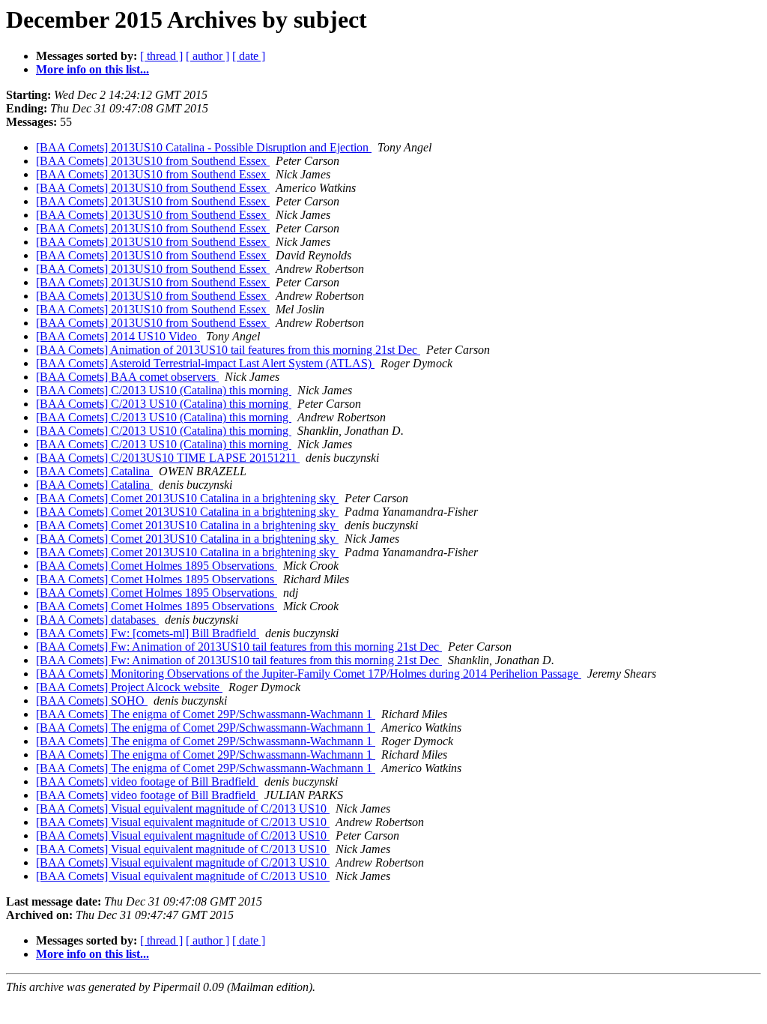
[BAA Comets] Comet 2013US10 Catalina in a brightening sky (187, 498)
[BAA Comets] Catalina (94, 471)
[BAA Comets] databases (97, 619)
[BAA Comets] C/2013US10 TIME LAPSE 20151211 (168, 457)
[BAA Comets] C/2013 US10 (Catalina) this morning (163, 390)
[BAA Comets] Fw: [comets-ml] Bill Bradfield (147, 633)
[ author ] (207, 55)
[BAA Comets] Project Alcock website (129, 687)
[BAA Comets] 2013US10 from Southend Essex (153, 160)
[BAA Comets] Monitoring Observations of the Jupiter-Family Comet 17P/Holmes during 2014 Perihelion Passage (308, 673)
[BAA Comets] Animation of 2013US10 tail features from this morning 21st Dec (228, 349)
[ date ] (248, 55)
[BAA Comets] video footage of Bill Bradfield (147, 781)
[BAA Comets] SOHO (92, 700)
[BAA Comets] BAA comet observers (127, 376)
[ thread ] (161, 55)
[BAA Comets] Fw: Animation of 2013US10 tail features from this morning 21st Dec (239, 646)
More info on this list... (92, 69)
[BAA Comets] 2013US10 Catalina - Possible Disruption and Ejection (204, 147)
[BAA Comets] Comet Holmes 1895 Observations (156, 565)
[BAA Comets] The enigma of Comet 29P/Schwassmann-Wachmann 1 (205, 714)
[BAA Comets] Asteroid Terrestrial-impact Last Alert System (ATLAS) (205, 363)
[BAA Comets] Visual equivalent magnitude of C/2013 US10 (183, 808)
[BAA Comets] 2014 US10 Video (118, 336)
